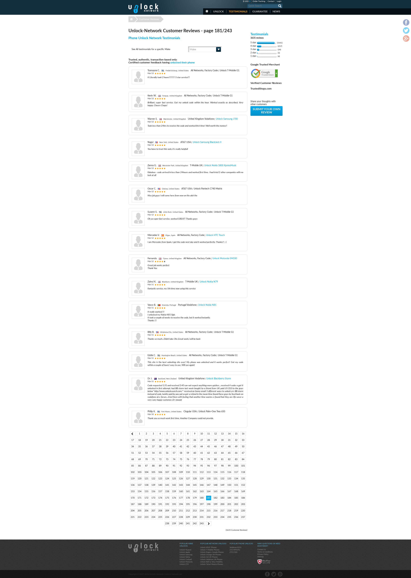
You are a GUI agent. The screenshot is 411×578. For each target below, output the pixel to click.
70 (146, 459)
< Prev (132, 433)
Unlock (218, 11)
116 (229, 472)
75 (181, 459)
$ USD (246, 1)
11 (208, 434)
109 (181, 472)
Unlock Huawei (185, 550)
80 (215, 459)
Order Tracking (259, 1)
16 (243, 434)
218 (229, 511)
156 (153, 491)
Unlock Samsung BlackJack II (207, 142)
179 (195, 498)
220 (243, 511)
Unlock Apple (184, 552)
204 (133, 511)
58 (181, 453)
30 (222, 440)
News (276, 11)
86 (139, 466)
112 (202, 472)
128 (195, 479)
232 (208, 517)
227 (174, 517)
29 (215, 440)
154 (139, 491)
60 (194, 453)
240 (181, 524)
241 (188, 524)
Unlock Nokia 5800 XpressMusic (220, 165)
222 (139, 517)
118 (243, 472)
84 (243, 459)
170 (133, 498)
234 (222, 517)
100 (236, 466)
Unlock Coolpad (185, 559)
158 (167, 491)
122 (153, 479)
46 (215, 447)
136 (133, 485)
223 (146, 517)
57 (174, 453)
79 (208, 459)
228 (181, 517)
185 (236, 498)
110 (188, 472)
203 (243, 504)
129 (202, 479)
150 (229, 485)
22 (167, 440)
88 (153, 466)
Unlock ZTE (184, 564)
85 (132, 466)
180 (202, 498)
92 (181, 466)
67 (243, 453)
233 (215, 517)
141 (167, 485)
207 (153, 511)
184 (229, 498)
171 (139, 498)
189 (146, 504)
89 (160, 466)
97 (215, 466)
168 (236, 491)
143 (181, 485)
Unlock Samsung (185, 555)
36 (146, 447)
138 (146, 485)
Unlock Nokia (184, 557)
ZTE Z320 (233, 552)
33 (243, 440)
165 (215, 491)
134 (236, 479)
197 (202, 504)
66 (236, 453)
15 (236, 434)
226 (167, 517)
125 (174, 479)
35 (139, 447)
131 (215, 479)
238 (167, 524)
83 (236, 459)
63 (215, 453)
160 (181, 491)
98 (222, 466)
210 (174, 511)
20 (153, 440)
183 (222, 498)
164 (208, 491)
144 (188, 485)
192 (167, 504)
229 (188, 517)
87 (146, 466)
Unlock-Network (143, 8)
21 (160, 440)
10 (201, 434)
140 (160, 485)
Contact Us (261, 549)
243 (202, 524)
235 (229, 517)
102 (133, 472)
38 (160, 447)
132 (222, 479)
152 (243, 485)
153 (133, 491)
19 (146, 440)
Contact (271, 1)
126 (181, 479)
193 (174, 504)
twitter (273, 574)
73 (167, 459)
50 (243, 447)
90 (167, 466)
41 (181, 447)
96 (208, 466)
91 (174, 466)
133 (229, 479)
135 (243, 479)
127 (188, 479)
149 (222, 485)
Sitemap (260, 557)
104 (146, 472)
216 (215, 511)
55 (160, 453)
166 (222, 491)
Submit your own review (266, 111)
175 (167, 498)
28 (208, 440)
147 (208, 485)
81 (222, 459)
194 (181, 504)
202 (236, 504)
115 (222, 472)
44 (201, 447)
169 (243, 491)
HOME (207, 11)
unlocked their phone (182, 62)
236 (236, 517)
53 (146, 453)
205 (139, 511)
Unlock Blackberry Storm (218, 379)
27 (201, 440)
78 (201, 459)
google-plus (280, 574)
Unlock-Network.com (143, 547)
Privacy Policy (262, 554)
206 (146, 511)
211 (181, 511)
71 (153, 459)
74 (174, 459)
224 (153, 517)
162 (195, 491)
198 (208, 504)
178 (188, 498)
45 (208, 447)
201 (229, 504)
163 (202, 491)
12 (215, 434)
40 (174, 447)
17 (132, 440)
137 (139, 485)
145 (195, 485)
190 (153, 504)
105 (153, 472)
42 (188, 447)
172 (146, 498)
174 (160, 498)
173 (153, 498)
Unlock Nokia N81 (207, 305)
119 (133, 479)
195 (188, 504)
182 (215, 498)
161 (188, 491)
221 (133, 517)
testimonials (238, 11)
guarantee (260, 11)
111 (195, 472)
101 (243, 466)
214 (202, 511)
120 (139, 479)
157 (160, 491)
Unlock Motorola (185, 562)
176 (174, 498)
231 (202, 517)
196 (195, 504)
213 (195, 511)
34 (132, 447)
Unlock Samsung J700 (227, 119)
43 (194, 447)
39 (167, 447)
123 (160, 479)
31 (229, 440)
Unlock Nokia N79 (209, 282)
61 (201, 453)
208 (160, 511)
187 (133, 504)
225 (160, 517)
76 (188, 459)
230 (195, 517)
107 (167, 472)
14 (229, 434)
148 (215, 485)
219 (236, 511)
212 (188, 511)
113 (208, 472)
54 (153, 453)
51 (132, 453)
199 (215, 504)
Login (279, 1)
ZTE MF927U (235, 550)
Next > (208, 523)
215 (208, 511)
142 (174, 485)
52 (139, 453)
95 (201, 466)
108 (174, 472)
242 (195, 524)
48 (229, 447)
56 (167, 453)
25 (188, 440)
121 (146, 479)
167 (229, 491)
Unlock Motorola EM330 (224, 258)
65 (229, 453)
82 (229, 459)
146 (202, 485)
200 (222, 504)
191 (160, 504)
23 (174, 440)
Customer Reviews (149, 19)
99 (229, 466)
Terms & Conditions (265, 552)
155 (146, 491)
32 (236, 440)
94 (194, 466)
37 (153, 447)
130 (208, 479)
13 (222, 434)
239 (174, 524)
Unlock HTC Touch (215, 235)
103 (139, 472)
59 (188, 453)
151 (236, 485)
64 (222, 453)
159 (174, 491)
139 (153, 485)
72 (160, 459)
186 (243, 498)
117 (236, 472)
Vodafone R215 (235, 547)
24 (181, 440)
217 (222, 511)
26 (194, 440)
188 (139, 504)
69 (139, 459)
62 (208, 453)
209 (167, 511)
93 (188, 466)
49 (236, 447)
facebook (267, 574)
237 (243, 517)
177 (181, 498)
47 (222, 447)
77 (194, 459)
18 (139, 440)
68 (132, 459)
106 (160, 472)
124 (167, 479)
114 (215, 472)
